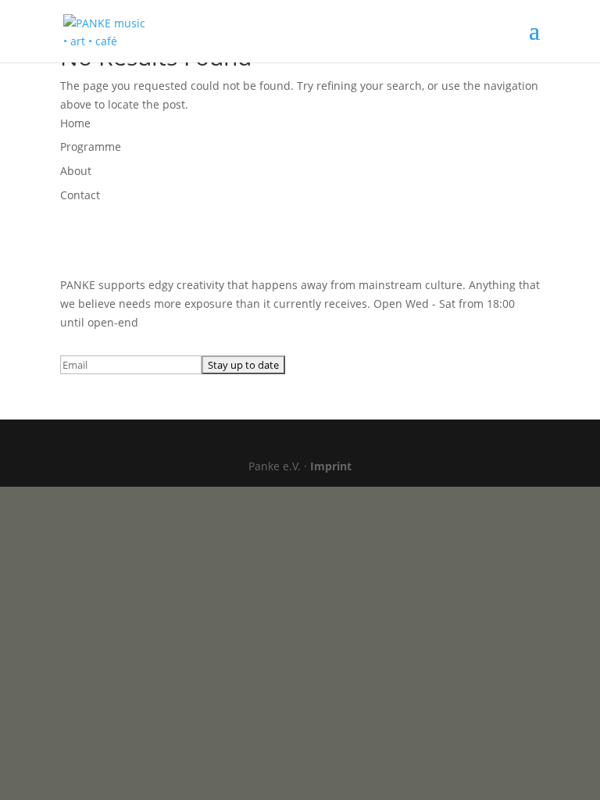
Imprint (331, 466)
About (75, 170)
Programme (90, 146)
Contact (80, 195)
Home (75, 123)
